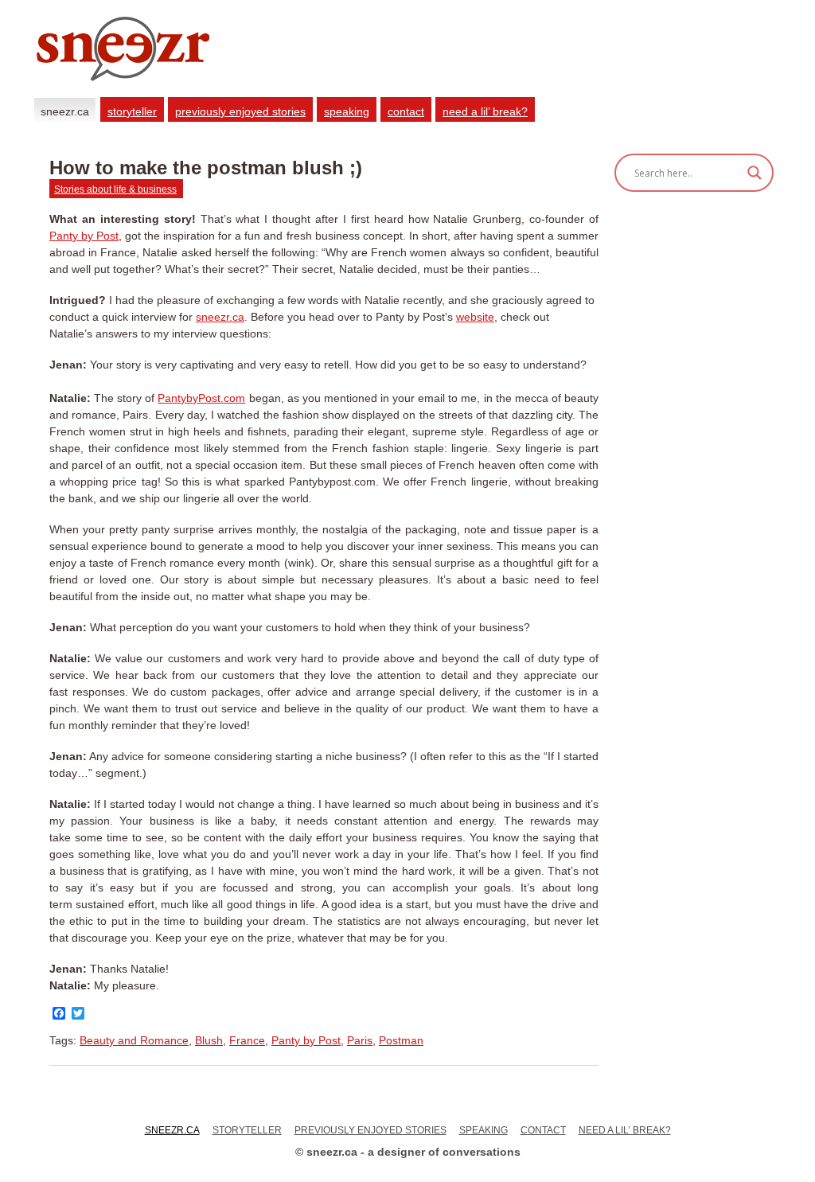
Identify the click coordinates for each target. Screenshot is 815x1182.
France (247, 1040)
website (475, 316)
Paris (359, 1040)
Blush (209, 1040)
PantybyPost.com (201, 398)
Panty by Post (84, 235)
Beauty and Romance (134, 1040)
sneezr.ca (65, 111)
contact (406, 111)
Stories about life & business (115, 189)
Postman (401, 1040)
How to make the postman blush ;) (205, 167)
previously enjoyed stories (240, 111)
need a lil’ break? (485, 111)
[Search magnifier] (754, 173)
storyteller (132, 111)
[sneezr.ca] (202, 93)
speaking (346, 111)
